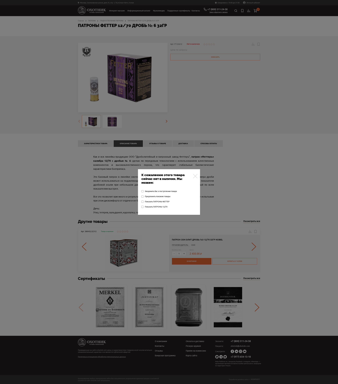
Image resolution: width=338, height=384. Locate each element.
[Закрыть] (195, 176)
